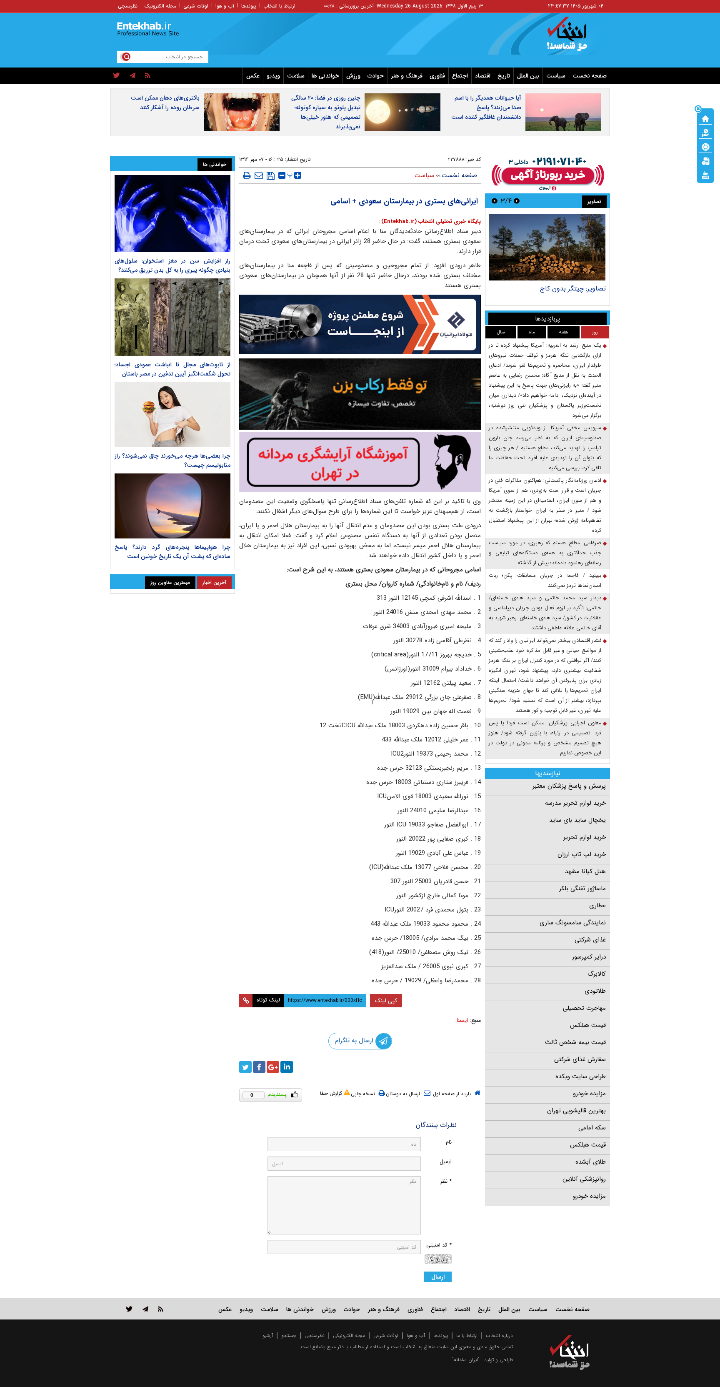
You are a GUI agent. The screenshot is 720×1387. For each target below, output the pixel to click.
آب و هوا (224, 6)
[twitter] (116, 76)
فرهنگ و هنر (406, 75)
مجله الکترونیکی (349, 1335)
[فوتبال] (705, 146)
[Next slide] (495, 200)
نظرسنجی (128, 6)
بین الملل (528, 75)
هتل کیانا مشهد (585, 871)
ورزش (353, 75)
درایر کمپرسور (589, 957)
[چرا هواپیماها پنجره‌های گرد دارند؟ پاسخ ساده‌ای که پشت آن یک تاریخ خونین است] (172, 505)
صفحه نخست (589, 75)
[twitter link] (129, 1308)
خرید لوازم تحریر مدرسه (575, 803)
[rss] (147, 76)
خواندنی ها (325, 75)
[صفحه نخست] (705, 118)
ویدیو (273, 75)
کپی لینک (386, 1000)
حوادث (376, 75)
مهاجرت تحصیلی (584, 1008)
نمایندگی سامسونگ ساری (573, 923)
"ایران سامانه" (466, 1360)
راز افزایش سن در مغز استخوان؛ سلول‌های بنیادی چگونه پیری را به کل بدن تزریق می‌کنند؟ (172, 265)
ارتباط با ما (467, 1335)
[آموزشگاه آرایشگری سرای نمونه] (360, 462)
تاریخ (504, 75)
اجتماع (460, 75)
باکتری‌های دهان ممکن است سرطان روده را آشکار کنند (165, 102)
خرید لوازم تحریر (584, 837)
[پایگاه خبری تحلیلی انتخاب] (573, 38)
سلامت (296, 75)
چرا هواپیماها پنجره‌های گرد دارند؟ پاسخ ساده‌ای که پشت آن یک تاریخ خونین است (172, 552)
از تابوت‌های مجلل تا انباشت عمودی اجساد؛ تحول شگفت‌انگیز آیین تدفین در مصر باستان (172, 369)
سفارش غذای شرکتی (580, 1059)
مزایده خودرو (589, 1094)
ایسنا (462, 1020)
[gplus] (273, 1067)
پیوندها (248, 6)
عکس (253, 75)
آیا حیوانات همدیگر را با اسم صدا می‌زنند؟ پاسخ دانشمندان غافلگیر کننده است (486, 107)
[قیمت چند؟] (705, 132)
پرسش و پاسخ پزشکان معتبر (569, 786)
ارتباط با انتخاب (279, 6)
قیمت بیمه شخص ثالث (575, 1042)
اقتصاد (482, 75)
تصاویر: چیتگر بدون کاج (573, 288)
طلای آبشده (590, 1162)
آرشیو (267, 1335)
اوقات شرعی (195, 6)
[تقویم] (705, 160)
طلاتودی (595, 991)
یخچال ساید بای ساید (577, 820)
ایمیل (446, 1161)
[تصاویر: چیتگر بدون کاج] (547, 247)
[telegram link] (145, 1308)
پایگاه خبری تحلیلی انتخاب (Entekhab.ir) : (429, 221)
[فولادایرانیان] (360, 324)
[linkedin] (286, 1067)
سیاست (555, 75)
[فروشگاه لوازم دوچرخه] (360, 394)
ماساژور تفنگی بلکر (582, 889)
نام (449, 1142)
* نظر (446, 1181)
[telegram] (132, 76)
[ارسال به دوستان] (259, 175)
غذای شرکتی (590, 940)
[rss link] (160, 1308)
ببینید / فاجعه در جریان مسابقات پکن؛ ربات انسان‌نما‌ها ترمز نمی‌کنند (545, 580)
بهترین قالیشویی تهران (576, 1111)
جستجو (288, 1335)
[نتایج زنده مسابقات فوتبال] (705, 174)
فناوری (437, 75)
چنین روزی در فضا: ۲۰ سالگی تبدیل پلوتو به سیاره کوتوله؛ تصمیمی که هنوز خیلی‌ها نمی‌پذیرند (325, 112)
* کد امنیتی (439, 1245)
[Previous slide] (517, 200)
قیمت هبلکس (588, 1025)
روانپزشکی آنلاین (584, 1179)
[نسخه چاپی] (247, 175)
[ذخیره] (271, 176)
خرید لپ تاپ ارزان (582, 854)
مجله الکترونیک (160, 6)
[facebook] (259, 1067)
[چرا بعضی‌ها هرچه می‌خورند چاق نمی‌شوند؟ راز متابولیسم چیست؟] (172, 414)
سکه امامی (592, 1128)
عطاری (597, 906)
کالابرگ (597, 974)
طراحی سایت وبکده (580, 1077)
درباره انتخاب (499, 1335)
